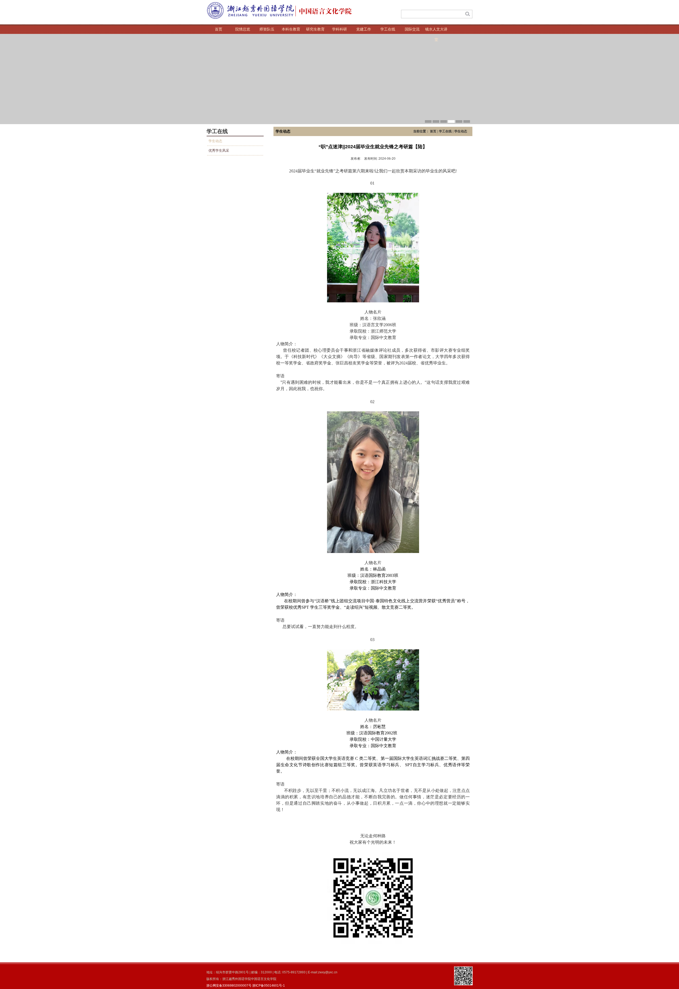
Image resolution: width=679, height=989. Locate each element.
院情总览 (242, 29)
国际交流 (412, 29)
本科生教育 (291, 29)
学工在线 (387, 29)
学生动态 (215, 141)
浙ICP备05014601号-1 (268, 985)
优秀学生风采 (218, 151)
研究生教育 (315, 29)
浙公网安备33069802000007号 (228, 985)
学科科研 (339, 29)
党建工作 (363, 29)
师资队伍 (266, 29)
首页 (218, 29)
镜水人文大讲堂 (436, 30)
